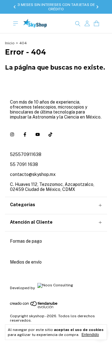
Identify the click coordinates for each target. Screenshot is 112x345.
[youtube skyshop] (37, 134)
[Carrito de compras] (96, 23)
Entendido (90, 335)
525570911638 (25, 154)
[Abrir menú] (15, 23)
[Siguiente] (97, 7)
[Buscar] (78, 23)
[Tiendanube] (34, 307)
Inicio (10, 43)
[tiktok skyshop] (50, 134)
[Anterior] (14, 7)
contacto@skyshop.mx (33, 174)
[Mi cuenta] (87, 23)
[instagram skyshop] (12, 134)
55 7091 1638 (24, 164)
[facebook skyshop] (25, 134)
